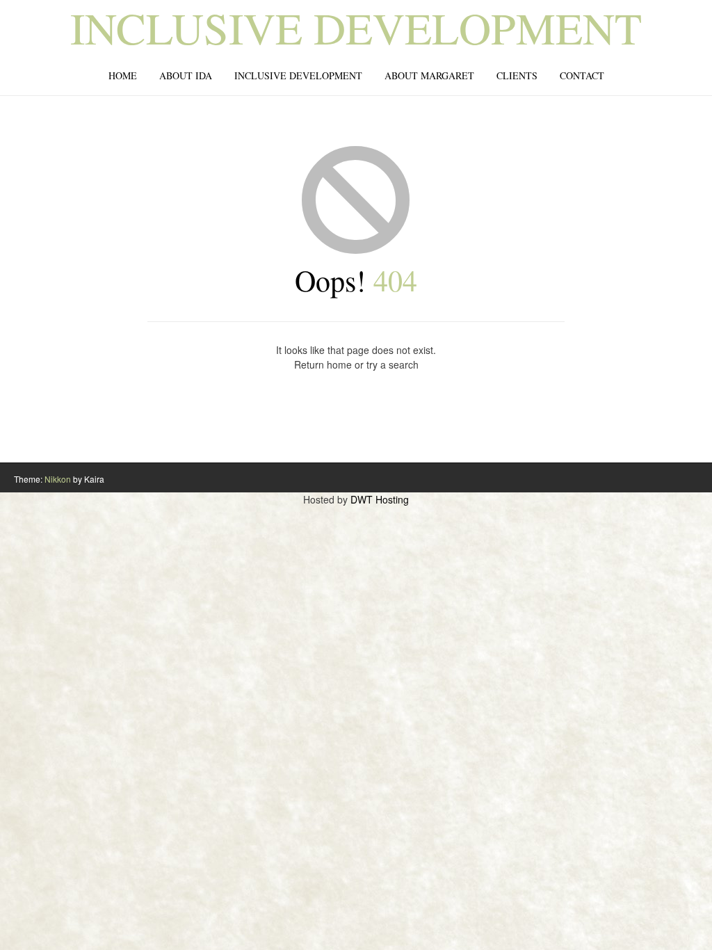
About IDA (185, 75)
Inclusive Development (356, 27)
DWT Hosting (379, 499)
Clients (516, 75)
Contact (582, 75)
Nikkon (57, 479)
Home (122, 75)
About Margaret (429, 75)
